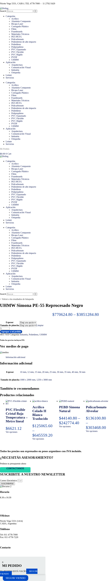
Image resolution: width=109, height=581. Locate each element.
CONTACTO (6, 510)
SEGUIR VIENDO (15, 578)
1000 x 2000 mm (27, 380)
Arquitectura (17, 65)
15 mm (38, 372)
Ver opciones (11, 432)
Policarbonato (17, 39)
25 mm (53, 372)
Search (3, 11)
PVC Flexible (17, 52)
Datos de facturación (9, 505)
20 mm (45, 372)
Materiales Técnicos (20, 34)
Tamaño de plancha (9, 325)
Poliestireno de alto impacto (23, 42)
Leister (9, 75)
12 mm (30, 372)
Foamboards (16, 31)
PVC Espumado (18, 49)
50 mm (82, 372)
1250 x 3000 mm (44, 380)
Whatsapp (5, 553)
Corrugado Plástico (20, 26)
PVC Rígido (17, 54)
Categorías (10, 16)
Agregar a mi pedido (11, 331)
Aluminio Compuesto (21, 21)
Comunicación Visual (21, 67)
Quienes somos (7, 502)
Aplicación (10, 62)
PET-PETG (16, 36)
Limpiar (39, 325)
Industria (15, 70)
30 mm (60, 372)
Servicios (10, 77)
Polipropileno (17, 47)
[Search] (35, 11)
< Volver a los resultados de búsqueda (17, 299)
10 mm (23, 372)
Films (13, 29)
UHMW (15, 60)
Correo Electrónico (9, 480)
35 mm (67, 372)
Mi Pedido (4, 149)
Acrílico (15, 19)
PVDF (14, 57)
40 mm (75, 372)
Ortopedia (15, 72)
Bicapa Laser (17, 24)
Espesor (9, 322)
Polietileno (16, 44)
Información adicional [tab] (15, 357)
